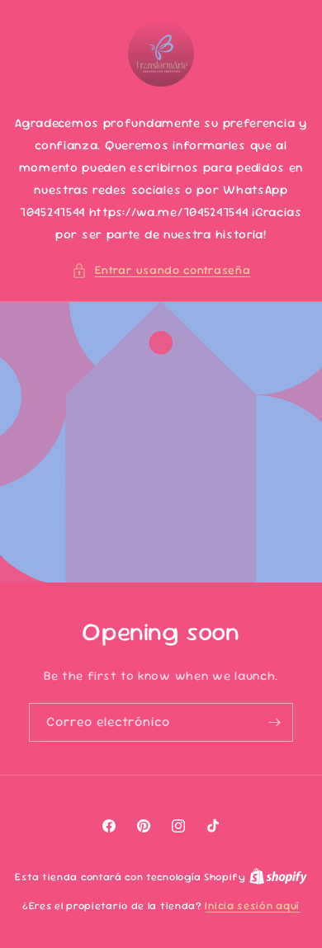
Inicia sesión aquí (252, 905)
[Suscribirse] (274, 722)
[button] (161, 270)
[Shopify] (278, 877)
